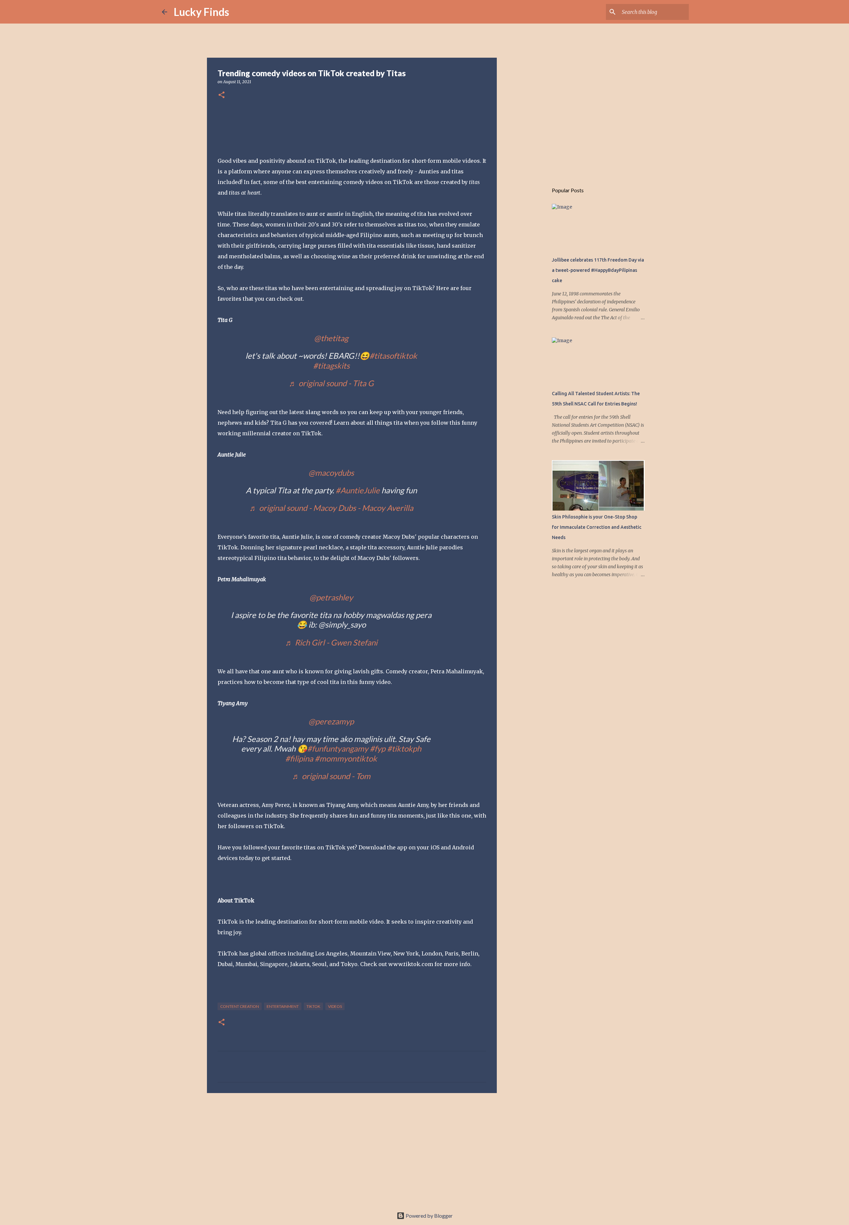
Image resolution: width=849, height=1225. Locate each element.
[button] (222, 95)
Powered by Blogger (429, 1215)
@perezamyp (331, 721)
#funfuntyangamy (337, 748)
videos (335, 1006)
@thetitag (331, 338)
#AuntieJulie (358, 490)
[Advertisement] (351, 1149)
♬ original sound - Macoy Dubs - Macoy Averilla (331, 508)
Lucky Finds (201, 11)
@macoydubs (331, 472)
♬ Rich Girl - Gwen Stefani (331, 642)
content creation (239, 1006)
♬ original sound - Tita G (331, 383)
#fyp (377, 748)
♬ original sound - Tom (331, 776)
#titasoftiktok (393, 355)
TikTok (313, 1006)
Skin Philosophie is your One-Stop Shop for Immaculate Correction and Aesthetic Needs (596, 527)
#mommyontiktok (346, 758)
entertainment (283, 1006)
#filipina (299, 758)
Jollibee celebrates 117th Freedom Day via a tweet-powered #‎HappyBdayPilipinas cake (598, 270)
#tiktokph (404, 748)
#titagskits (331, 365)
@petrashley (331, 597)
